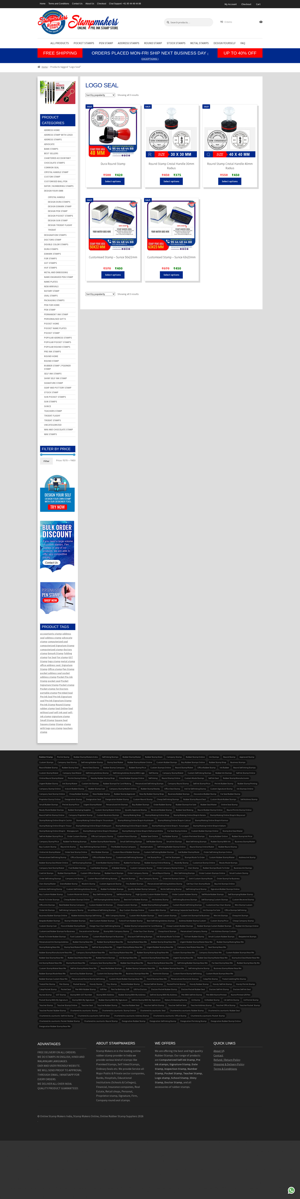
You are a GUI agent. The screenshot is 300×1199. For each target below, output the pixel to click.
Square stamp (47, 724)
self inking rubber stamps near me (192, 963)
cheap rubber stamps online (76, 899)
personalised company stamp (194, 931)
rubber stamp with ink (221, 841)
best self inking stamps (196, 841)
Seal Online (61, 708)
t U (221, 1051)
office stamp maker (79, 857)
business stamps (237, 762)
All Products (60, 43)
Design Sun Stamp (58, 220)
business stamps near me (137, 973)
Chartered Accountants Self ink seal (94, 1015)
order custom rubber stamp (184, 894)
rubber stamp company (114, 767)
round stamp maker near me (160, 963)
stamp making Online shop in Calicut (174, 820)
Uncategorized (52, 424)
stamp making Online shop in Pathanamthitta (142, 831)
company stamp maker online (122, 788)
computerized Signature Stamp (57, 645)
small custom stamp (238, 873)
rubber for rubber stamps (112, 889)
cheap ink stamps (240, 915)
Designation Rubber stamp (117, 799)
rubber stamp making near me (230, 942)
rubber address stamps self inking (86, 915)
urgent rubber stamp (48, 783)
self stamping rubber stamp (240, 894)
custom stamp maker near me (52, 968)
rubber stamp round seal (194, 799)
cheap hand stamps (167, 931)
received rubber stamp (161, 810)
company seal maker (72, 773)
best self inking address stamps (161, 920)
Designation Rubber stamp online (226, 1021)
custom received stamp (243, 899)
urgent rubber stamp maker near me (196, 942)
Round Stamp (153, 43)
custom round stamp (142, 799)
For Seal (52, 657)
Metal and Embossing (56, 272)
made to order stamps (49, 899)
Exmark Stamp (55, 653)
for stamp (62, 657)
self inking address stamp (97, 773)
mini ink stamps (221, 915)
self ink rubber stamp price (51, 836)
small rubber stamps (48, 804)
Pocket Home (51, 323)
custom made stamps (194, 778)
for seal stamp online (177, 831)
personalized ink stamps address (53, 942)
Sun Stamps (50, 401)
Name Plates (51, 281)
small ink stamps (174, 841)
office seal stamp (172, 788)
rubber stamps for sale (186, 804)
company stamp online (50, 788)
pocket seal (54, 681)
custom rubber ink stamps (101, 905)
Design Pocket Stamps (60, 215)
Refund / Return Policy (227, 1059)
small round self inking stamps (101, 910)
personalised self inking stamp (52, 857)
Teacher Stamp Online (67, 1005)
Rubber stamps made (67, 873)
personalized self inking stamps (149, 783)
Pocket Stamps (84, 43)
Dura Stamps (51, 249)
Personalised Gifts (55, 318)
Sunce (47, 406)
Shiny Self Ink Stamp (55, 378)
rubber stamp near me (83, 942)
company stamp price (49, 841)
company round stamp (178, 783)
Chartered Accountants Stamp (84, 1010)
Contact (218, 1055)
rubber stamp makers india (86, 757)
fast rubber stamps (77, 868)
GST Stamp (61, 994)
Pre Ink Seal (46, 696)
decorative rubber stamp (205, 794)
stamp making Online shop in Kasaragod (170, 825)
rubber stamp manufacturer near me (55, 952)
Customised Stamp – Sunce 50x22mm (113, 257)
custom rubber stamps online (204, 831)
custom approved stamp (110, 883)
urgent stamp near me (183, 957)
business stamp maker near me (227, 968)
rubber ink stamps (223, 773)
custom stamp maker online (108, 810)
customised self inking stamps (129, 857)
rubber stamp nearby (150, 788)
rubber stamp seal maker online (53, 862)
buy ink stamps (128, 878)
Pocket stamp (66, 685)
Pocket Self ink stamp (153, 984)
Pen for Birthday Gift (120, 989)
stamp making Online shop (157, 815)
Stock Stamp (51, 392)
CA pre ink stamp (250, 1000)
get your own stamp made (198, 883)
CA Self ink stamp (231, 1000)
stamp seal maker (115, 762)
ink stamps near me (128, 957)
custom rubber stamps (166, 762)
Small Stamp (47, 720)
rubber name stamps (105, 957)
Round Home (51, 356)
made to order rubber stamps (52, 936)
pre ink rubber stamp (224, 783)
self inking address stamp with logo (128, 773)
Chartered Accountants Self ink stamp (56, 1015)
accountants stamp (51, 633)
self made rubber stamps (213, 894)
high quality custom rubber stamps (152, 894)
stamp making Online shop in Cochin (55, 820)
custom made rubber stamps (223, 799)
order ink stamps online (174, 878)
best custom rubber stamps (102, 920)
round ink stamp (68, 846)
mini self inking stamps (184, 873)
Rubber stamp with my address (131, 994)
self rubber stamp (154, 841)
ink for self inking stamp (195, 788)
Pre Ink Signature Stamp (58, 700)
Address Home (52, 130)
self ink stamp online (245, 773)
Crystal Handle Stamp (56, 172)
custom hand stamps (127, 836)
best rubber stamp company (72, 905)
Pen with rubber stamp (85, 989)
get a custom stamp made (200, 878)
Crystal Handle (56, 197)
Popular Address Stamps (58, 337)
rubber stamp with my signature (113, 1000)
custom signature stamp (221, 788)
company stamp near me (210, 952)
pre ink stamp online (77, 778)
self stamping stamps (82, 862)
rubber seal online (149, 836)
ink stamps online (245, 788)
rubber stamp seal (70, 767)
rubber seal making (184, 810)
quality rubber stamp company (142, 889)
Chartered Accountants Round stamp (101, 1021)
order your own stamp (143, 931)
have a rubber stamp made (73, 926)
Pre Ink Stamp (47, 704)
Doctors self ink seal (242, 989)
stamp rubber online (218, 836)
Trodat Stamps (52, 420)
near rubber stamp (101, 794)
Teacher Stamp (46, 1005)
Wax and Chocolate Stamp (58, 429)
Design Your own (53, 190)
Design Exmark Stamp (60, 206)
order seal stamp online (76, 852)
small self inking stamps (131, 841)
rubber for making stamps (74, 841)
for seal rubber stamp (230, 794)
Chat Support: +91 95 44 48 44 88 (125, 3)
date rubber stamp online (107, 862)
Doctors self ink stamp (219, 989)
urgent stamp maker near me (129, 947)
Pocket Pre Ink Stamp (176, 984)
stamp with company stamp (116, 931)
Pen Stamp (106, 43)
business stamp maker (245, 841)
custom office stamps (90, 873)
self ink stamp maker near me (83, 968)
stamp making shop (132, 815)
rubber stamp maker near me (110, 942)
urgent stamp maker (93, 804)
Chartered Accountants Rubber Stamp (187, 1010)
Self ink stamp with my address (163, 994)
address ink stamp (247, 857)
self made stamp (123, 894)
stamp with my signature (83, 1000)
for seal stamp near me (222, 963)
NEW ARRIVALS (51, 286)
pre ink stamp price (70, 804)
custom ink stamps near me (109, 973)
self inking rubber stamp (92, 762)
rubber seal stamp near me (51, 957)
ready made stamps (228, 862)
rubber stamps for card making (117, 783)
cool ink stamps (46, 873)
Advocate (49, 144)
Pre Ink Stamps (52, 351)
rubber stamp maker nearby (103, 841)
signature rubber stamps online (225, 889)
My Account (231, 4)
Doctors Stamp (52, 239)
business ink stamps (243, 868)
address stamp (53, 637)
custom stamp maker (48, 773)
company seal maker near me (190, 947)
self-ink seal (60, 712)
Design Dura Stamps (59, 201)
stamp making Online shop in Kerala (189, 815)
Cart (258, 4)
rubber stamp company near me (140, 968)
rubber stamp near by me (248, 963)
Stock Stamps (176, 43)
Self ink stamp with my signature (146, 1000)
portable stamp (48, 692)
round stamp (229, 757)
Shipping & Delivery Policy (229, 1064)
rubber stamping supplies (79, 810)
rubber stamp (47, 708)
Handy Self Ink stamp (222, 984)
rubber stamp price (137, 767)
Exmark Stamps (52, 253)
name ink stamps (161, 973)
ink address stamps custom (223, 931)
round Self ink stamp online (51, 815)
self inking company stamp (71, 910)
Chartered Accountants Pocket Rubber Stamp (59, 1021)
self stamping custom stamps (214, 899)
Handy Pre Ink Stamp (245, 984)
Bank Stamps (51, 148)
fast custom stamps (79, 936)
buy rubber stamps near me (171, 968)
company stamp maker (172, 773)
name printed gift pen (240, 994)
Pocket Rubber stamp (130, 984)
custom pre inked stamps (193, 836)
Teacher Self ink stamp (154, 1005)
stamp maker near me (137, 942)
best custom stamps (167, 915)
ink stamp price (154, 857)
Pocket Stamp (52, 333)
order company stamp (138, 873)
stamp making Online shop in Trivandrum (94, 820)
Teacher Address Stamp (201, 1005)
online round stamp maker (51, 778)
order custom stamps (77, 836)
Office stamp (55, 669)
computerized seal (58, 641)
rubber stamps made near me (52, 973)
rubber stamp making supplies (154, 905)
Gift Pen (103, 989)
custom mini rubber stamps (141, 915)
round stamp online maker (202, 846)
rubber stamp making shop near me (153, 952)
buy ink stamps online (224, 883)
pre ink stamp (63, 757)
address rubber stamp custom (192, 920)
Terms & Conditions (225, 1068)
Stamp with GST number (81, 994)
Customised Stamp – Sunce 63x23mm (171, 257)
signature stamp (61, 716)
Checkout (101, 3)
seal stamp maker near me (121, 952)
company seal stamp (67, 762)
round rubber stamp (48, 767)
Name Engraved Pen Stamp (58, 277)
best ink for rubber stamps (136, 899)
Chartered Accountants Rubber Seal (224, 1010)
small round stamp (161, 873)
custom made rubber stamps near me (126, 979)
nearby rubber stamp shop (103, 778)
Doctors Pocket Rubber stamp (164, 989)
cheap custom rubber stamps (179, 926)
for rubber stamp (170, 836)
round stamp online (171, 778)
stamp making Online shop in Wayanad (227, 815)
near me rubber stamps (111, 968)
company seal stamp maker (51, 868)
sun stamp (56, 728)
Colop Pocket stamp (48, 989)
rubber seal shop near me (131, 963)
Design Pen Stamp (58, 211)
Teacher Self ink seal (177, 1005)
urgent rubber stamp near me (160, 947)
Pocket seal (66, 989)
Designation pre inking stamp (193, 1021)
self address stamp (248, 799)
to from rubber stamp (194, 936)
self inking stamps (110, 757)
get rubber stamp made (188, 852)
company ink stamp (74, 878)
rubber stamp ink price (242, 836)
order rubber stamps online (131, 778)
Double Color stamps (56, 244)
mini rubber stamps (100, 852)
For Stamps (50, 258)
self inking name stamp (198, 968)
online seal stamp (229, 804)
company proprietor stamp (80, 815)
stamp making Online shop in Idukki (132, 825)
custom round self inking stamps (102, 878)
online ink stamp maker (50, 852)
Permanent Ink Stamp (56, 314)
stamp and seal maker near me (245, 957)
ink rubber (224, 767)
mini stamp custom (243, 905)
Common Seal (51, 167)
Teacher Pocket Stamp (250, 1005)
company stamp (174, 757)
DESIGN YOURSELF (225, 43)
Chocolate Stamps (54, 162)
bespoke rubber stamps (49, 920)
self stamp (153, 773)
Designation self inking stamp (163, 1021)
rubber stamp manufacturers (236, 778)
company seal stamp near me (102, 963)
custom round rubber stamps (126, 852)
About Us (89, 3)
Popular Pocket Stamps (57, 342)
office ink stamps (47, 905)
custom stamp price (219, 920)
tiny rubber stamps (134, 883)
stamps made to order (195, 857)
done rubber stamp (68, 883)
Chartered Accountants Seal (152, 1010)
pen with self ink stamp (191, 994)
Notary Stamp (51, 291)
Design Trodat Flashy (60, 225)
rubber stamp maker (132, 757)
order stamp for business (228, 878)
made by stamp (181, 862)
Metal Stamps (199, 43)
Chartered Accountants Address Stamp (131, 1015)
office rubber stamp (206, 767)
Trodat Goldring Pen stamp (234, 979)
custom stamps (46, 762)
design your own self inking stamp (105, 926)
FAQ (242, 43)
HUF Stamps (50, 267)
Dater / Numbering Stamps (58, 186)
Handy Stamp (96, 984)
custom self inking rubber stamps (159, 852)
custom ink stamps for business (195, 915)
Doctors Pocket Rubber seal (193, 989)
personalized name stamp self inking (88, 979)
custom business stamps (108, 815)
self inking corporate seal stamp (184, 910)
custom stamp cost (48, 926)
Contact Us (77, 3)
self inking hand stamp (196, 889)
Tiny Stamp (111, 984)
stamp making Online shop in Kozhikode (135, 820)
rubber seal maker (209, 804)
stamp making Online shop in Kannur (211, 820)
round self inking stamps (244, 767)
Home (42, 3)
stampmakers (146, 846)
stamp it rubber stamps (74, 920)
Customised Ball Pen (55, 181)
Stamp (59, 724)
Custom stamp (52, 176)
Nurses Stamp (45, 994)
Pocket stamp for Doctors (54, 688)
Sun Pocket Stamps (55, 396)
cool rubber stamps (99, 868)
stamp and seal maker (233, 831)
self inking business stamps (185, 899)
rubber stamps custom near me (53, 979)
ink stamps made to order (168, 936)
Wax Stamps (50, 434)
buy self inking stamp (102, 894)
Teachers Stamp (53, 411)
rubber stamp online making (157, 862)
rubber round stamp (227, 846)
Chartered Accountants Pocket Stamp (208, 1015)
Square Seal (61, 720)
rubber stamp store (153, 757)
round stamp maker (184, 767)
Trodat (52, 229)
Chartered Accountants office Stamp (169, 1015)
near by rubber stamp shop (151, 794)
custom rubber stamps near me (240, 952)
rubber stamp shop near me (163, 942)
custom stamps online (160, 767)
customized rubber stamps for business (57, 931)
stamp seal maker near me (76, 947)
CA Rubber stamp (211, 1000)
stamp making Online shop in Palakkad (100, 831)
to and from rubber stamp (131, 920)
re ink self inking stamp (171, 889)
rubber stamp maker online (139, 762)
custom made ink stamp (78, 894)
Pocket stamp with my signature (53, 1000)
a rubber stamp (119, 868)
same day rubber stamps (81, 973)
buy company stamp (149, 878)
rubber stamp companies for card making (143, 926)
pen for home (52, 305)
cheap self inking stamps (168, 799)
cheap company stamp (243, 920)
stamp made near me (75, 963)
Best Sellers (51, 153)
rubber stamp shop (217, 762)
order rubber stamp (162, 804)
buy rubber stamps (140, 804)
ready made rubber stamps (51, 810)
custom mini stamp (157, 910)
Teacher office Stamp (225, 1005)
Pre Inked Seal (65, 692)
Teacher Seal (87, 1005)
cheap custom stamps (127, 905)
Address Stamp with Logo (58, 134)
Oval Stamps (51, 295)
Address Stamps (128, 43)
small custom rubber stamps (221, 936)
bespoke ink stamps (247, 936)
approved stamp (247, 757)
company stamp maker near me (90, 952)
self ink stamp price (201, 783)
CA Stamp (195, 1000)
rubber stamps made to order (216, 868)
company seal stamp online (52, 794)
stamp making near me (49, 947)
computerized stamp (51, 649)
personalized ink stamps (117, 804)
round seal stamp (91, 767)
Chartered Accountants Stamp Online (119, 1010)
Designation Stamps (55, 235)
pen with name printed (216, 994)
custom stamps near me (184, 952)
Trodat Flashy (52, 415)
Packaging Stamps (54, 300)
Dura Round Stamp (113, 164)
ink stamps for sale (211, 910)
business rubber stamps (178, 794)
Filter (46, 461)
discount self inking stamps (140, 936)
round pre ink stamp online (239, 810)
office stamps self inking (235, 910)
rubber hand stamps (114, 873)
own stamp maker (47, 883)
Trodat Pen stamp (47, 984)
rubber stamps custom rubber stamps (214, 926)
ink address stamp (160, 899)
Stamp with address (105, 994)
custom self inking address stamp (81, 889)
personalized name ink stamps (185, 979)
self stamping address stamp (107, 899)
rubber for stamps (132, 862)
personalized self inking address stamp (165, 883)
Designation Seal (93, 799)
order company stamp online (170, 868)
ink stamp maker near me (50, 963)
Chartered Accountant (57, 158)
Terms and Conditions (58, 3)
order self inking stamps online (218, 852)
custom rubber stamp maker (222, 857)
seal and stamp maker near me (155, 957)
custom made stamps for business (108, 936)
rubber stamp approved (124, 794)
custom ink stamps (90, 783)
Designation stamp (73, 799)
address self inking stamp (50, 889)
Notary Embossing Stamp (176, 1000)
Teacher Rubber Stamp (107, 1005)
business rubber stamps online (53, 915)
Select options (113, 181)
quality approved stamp (136, 810)
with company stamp (115, 915)
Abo (216, 1051)
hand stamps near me (157, 979)
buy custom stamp (47, 846)
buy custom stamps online (132, 910)
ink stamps (214, 757)
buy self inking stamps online (93, 846)
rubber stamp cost (96, 788)
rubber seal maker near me (79, 957)
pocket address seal (51, 673)
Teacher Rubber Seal (130, 1005)
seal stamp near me (217, 947)
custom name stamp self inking (187, 973)
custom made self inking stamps (187, 905)
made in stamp (88, 883)
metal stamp (68, 661)
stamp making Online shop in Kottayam (93, 825)
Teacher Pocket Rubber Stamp (52, 1010)
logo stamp (54, 661)
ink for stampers (172, 857)
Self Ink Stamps (52, 373)
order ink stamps (47, 910)
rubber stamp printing (247, 783)
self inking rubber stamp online (171, 846)
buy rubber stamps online (193, 762)
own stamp (193, 868)
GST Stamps (50, 263)
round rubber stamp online (210, 810)
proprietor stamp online (49, 799)
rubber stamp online (195, 757)
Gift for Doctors (140, 989)
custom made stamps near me (219, 973)
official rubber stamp (102, 857)
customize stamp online (204, 862)
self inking (152, 778)
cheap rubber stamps (78, 794)
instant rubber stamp (74, 788)
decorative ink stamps (89, 931)
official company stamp (102, 836)
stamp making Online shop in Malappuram (59, 831)
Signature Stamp (53, 383)
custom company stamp (141, 868)
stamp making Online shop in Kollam (209, 825)
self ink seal (213, 778)
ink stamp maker (69, 783)
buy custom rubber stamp (51, 894)
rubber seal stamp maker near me (212, 957)
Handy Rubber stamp (199, 984)
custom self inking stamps (199, 773)
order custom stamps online (212, 873)
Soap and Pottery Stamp (57, 387)
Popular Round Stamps (57, 346)
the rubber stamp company (123, 846)
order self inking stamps (50, 878)
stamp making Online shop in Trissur (55, 825)
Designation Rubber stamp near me (54, 1026)
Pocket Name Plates (55, 328)
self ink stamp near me (102, 947)
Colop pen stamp (210, 979)
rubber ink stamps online (247, 926)
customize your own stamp (218, 905)
